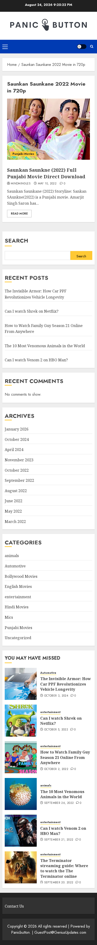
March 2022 (15, 521)
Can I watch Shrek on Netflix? (31, 311)
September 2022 (19, 480)
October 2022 (17, 470)
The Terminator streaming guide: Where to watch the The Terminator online (64, 868)
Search (16, 240)
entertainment (18, 596)
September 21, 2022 (58, 840)
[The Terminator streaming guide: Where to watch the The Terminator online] (21, 867)
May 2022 (13, 511)
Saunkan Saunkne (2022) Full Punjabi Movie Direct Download (46, 173)
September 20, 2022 (58, 883)
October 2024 (17, 439)
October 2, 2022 (56, 769)
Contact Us (14, 906)
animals (12, 555)
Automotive (15, 566)
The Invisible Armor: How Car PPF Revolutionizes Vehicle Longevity (65, 684)
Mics (9, 617)
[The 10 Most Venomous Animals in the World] (21, 794)
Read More (19, 213)
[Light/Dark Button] (81, 46)
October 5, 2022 (56, 730)
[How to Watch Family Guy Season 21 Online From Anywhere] (21, 757)
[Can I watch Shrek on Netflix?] (21, 721)
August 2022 (16, 490)
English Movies (18, 586)
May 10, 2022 (47, 184)
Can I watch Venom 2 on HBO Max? (36, 360)
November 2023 (19, 460)
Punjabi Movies (23, 154)
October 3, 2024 (56, 696)
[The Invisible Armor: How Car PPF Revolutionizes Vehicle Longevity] (21, 684)
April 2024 (14, 449)
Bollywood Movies (21, 576)
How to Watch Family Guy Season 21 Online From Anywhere (65, 757)
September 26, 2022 (59, 803)
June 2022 (13, 500)
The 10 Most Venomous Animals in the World (45, 345)
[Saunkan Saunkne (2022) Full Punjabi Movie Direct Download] (48, 129)
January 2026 (16, 429)
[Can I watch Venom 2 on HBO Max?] (21, 831)
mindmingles (21, 184)
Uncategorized (18, 637)
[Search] (92, 46)
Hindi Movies (16, 607)
